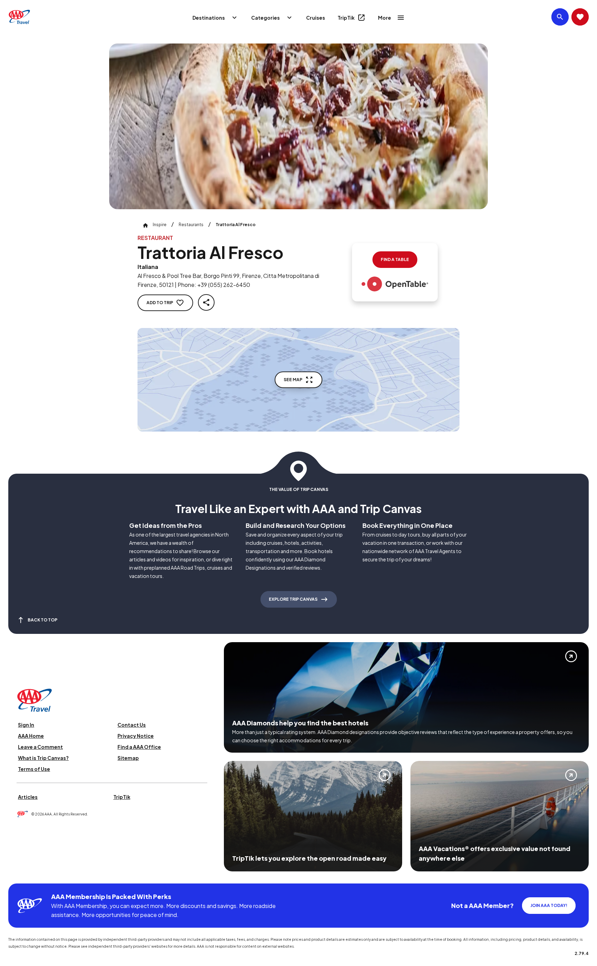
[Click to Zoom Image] (298, 126)
